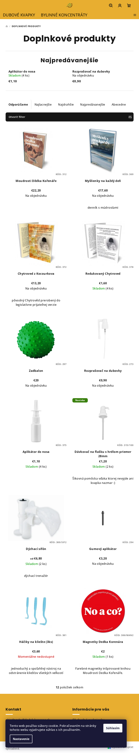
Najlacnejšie (43, 104)
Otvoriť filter (17, 117)
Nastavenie (21, 739)
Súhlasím (113, 728)
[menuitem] (19, 15)
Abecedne (119, 104)
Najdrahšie (66, 104)
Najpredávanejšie (92, 104)
